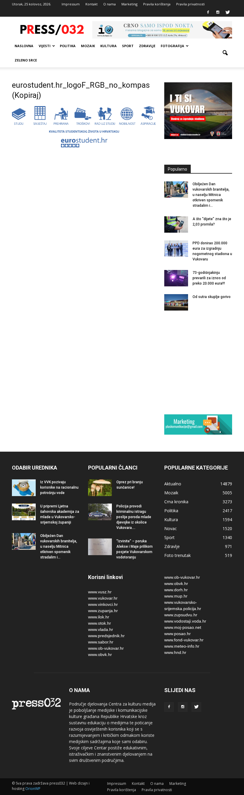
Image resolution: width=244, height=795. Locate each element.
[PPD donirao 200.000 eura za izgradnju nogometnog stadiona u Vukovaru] (176, 248)
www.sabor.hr (100, 642)
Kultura (108, 46)
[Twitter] (227, 12)
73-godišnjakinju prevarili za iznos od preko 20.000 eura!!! (209, 278)
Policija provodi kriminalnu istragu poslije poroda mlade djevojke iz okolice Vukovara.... (133, 517)
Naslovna (24, 46)
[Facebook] (208, 12)
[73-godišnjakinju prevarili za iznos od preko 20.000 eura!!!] (176, 278)
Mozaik (88, 46)
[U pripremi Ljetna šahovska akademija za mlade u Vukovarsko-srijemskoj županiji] (24, 512)
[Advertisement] (204, 362)
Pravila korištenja (157, 4)
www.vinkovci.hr (103, 604)
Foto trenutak (177, 555)
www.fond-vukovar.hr (184, 639)
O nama (109, 4)
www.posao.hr (177, 633)
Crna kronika (176, 501)
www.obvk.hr (100, 654)
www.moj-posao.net (182, 627)
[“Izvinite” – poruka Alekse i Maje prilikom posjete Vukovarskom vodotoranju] (100, 546)
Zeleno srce (26, 60)
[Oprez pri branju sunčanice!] (100, 487)
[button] (225, 53)
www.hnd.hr (175, 652)
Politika (68, 46)
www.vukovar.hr (103, 598)
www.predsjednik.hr (106, 635)
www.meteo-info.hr (181, 646)
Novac (170, 528)
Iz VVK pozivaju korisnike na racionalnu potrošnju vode (59, 487)
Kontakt (91, 4)
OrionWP (32, 788)
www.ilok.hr (98, 617)
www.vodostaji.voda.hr (185, 621)
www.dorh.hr (176, 589)
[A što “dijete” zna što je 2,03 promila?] (176, 224)
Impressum (71, 4)
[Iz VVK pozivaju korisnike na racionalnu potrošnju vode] (24, 487)
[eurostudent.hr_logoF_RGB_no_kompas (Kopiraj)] (84, 145)
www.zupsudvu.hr (180, 614)
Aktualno (172, 484)
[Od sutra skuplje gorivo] (176, 302)
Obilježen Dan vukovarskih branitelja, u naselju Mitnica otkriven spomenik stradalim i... (211, 195)
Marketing (129, 4)
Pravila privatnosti (190, 4)
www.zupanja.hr (103, 610)
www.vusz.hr (100, 591)
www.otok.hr (99, 623)
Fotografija (172, 46)
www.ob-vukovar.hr (106, 648)
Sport (128, 46)
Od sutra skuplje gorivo (212, 297)
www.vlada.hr (100, 629)
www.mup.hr (175, 596)
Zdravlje (147, 46)
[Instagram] (217, 12)
